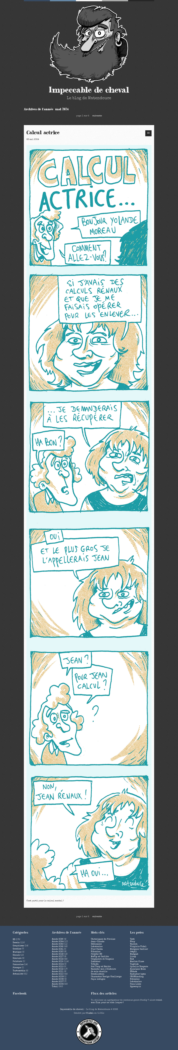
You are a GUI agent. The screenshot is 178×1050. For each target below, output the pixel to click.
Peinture (17, 961)
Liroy (133, 957)
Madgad (134, 954)
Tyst (132, 939)
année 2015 (57, 962)
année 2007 (58, 982)
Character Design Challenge (106, 977)
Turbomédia (19, 971)
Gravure (17, 958)
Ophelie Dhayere (139, 967)
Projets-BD (96, 954)
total (55, 987)
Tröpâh (95, 964)
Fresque (17, 968)
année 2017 (57, 957)
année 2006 (58, 984)
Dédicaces (96, 944)
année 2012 (57, 969)
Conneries (18, 965)
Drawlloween (97, 974)
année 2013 (57, 967)
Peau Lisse (135, 984)
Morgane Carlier (139, 949)
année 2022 (57, 947)
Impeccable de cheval (89, 90)
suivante (97, 116)
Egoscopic (135, 987)
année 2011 (57, 972)
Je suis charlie (99, 972)
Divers (16, 955)
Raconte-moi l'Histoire (103, 969)
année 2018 (57, 954)
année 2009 (58, 977)
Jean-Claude (97, 942)
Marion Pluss (137, 962)
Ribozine (95, 952)
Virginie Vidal (138, 947)
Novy (132, 942)
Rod (132, 959)
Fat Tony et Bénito (101, 967)
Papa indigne (98, 979)
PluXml (90, 1013)
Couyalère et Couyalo (102, 959)
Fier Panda (97, 949)
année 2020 (58, 952)
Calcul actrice (43, 133)
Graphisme (18, 946)
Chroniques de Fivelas (103, 939)
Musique (17, 952)
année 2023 (57, 944)
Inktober (95, 962)
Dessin (16, 943)
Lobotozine (97, 947)
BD (148, 133)
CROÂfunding (137, 977)
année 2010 (58, 974)
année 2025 (57, 939)
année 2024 (58, 942)
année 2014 (58, 964)
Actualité (18, 974)
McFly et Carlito (100, 957)
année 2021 (57, 949)
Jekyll (133, 952)
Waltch (133, 944)
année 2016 (57, 959)
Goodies (17, 949)
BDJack (133, 972)
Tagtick (134, 964)
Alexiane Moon (138, 969)
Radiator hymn (138, 974)
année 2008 (58, 979)
